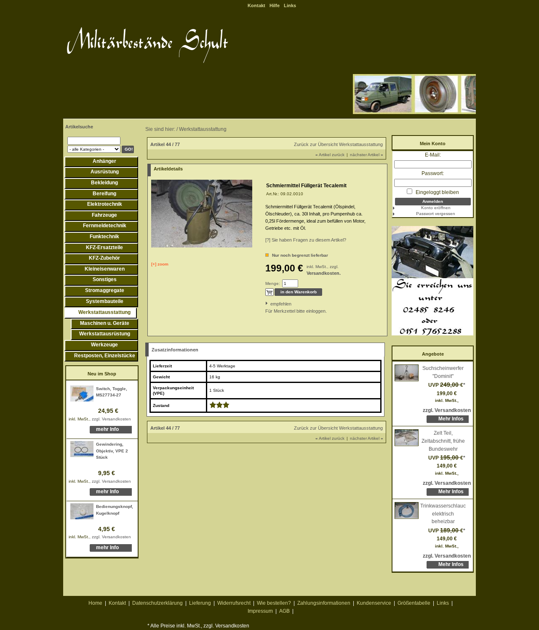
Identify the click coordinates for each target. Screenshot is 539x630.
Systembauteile (104, 301)
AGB (284, 611)
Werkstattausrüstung (104, 334)
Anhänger (104, 161)
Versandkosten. (324, 273)
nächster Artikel (366, 154)
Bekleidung (104, 183)
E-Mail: (433, 155)
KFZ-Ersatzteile (104, 247)
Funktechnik (104, 236)
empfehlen (271, 303)
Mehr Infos (451, 419)
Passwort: (433, 173)
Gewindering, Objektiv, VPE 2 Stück (112, 451)
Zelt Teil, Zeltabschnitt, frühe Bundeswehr (443, 441)
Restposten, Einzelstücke (104, 356)
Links (290, 5)
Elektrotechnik (104, 204)
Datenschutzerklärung (157, 603)
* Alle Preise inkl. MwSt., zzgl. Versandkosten (198, 626)
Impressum (260, 611)
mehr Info (107, 429)
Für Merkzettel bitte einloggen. (266, 311)
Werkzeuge (104, 345)
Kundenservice (374, 603)
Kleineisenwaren (105, 269)
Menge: (272, 283)
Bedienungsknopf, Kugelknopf (114, 510)
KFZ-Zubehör (104, 258)
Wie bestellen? (274, 603)
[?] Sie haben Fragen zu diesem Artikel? (305, 239)
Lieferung (200, 603)
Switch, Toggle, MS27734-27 (111, 392)
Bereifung (104, 194)
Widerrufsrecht (234, 603)
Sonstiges (105, 279)
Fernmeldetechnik (104, 226)
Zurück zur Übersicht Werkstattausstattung (338, 144)
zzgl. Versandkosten (111, 419)
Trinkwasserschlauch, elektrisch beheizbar (443, 513)
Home (95, 603)
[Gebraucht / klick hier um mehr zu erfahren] (219, 406)
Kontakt (256, 5)
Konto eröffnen (436, 207)
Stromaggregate (104, 290)
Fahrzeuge (104, 215)
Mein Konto (433, 143)
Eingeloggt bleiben (436, 192)
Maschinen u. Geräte (104, 323)
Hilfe (275, 5)
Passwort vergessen (435, 213)
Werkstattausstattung (104, 312)
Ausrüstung (105, 172)
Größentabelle (414, 603)
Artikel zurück (329, 154)
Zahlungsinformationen (323, 603)
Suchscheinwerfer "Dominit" (443, 372)
